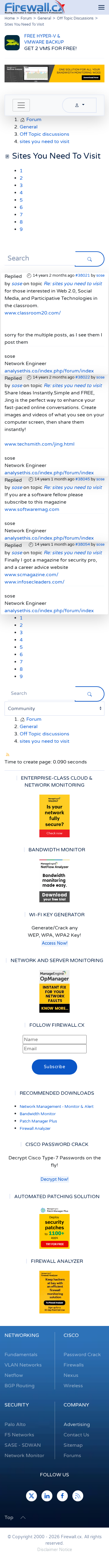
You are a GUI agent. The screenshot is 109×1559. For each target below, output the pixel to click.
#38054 (82, 544)
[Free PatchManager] (54, 1227)
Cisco (71, 1335)
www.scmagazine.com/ (31, 575)
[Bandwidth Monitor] (54, 881)
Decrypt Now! (54, 1179)
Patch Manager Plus (38, 1121)
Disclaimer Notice (54, 1549)
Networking (22, 1335)
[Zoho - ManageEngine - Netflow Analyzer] (54, 73)
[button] (101, 7)
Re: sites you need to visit (73, 284)
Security (17, 1405)
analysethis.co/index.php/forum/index (49, 371)
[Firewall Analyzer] (54, 1292)
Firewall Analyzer (35, 1128)
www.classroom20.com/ (33, 313)
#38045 (82, 479)
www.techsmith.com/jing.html (39, 444)
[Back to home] (35, 7)
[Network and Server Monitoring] (54, 991)
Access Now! (55, 943)
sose (100, 275)
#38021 (82, 275)
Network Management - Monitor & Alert (57, 1106)
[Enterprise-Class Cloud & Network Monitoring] (54, 816)
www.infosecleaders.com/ (34, 582)
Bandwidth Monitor (38, 1114)
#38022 (82, 377)
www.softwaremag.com (32, 509)
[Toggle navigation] (21, 105)
